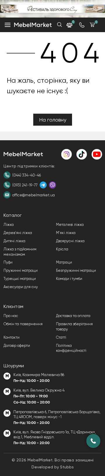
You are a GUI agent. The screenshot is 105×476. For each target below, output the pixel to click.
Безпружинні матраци (76, 270)
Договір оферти (17, 345)
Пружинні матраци (21, 270)
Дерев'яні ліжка (18, 233)
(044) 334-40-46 (26, 175)
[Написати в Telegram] (43, 184)
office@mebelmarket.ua (33, 195)
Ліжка (9, 224)
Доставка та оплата (73, 316)
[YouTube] (97, 154)
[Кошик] (92, 24)
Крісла (62, 249)
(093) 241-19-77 (24, 185)
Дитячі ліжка (14, 241)
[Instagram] (66, 154)
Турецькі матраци (20, 278)
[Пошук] (59, 24)
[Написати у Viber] (52, 184)
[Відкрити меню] (7, 25)
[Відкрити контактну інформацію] (81, 25)
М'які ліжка (66, 233)
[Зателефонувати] (93, 441)
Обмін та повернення (23, 324)
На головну (52, 120)
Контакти (12, 337)
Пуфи (8, 262)
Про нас (11, 316)
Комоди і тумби (69, 278)
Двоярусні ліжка (70, 241)
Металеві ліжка (70, 224)
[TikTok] (81, 154)
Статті (61, 337)
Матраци (64, 262)
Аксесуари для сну (21, 287)
